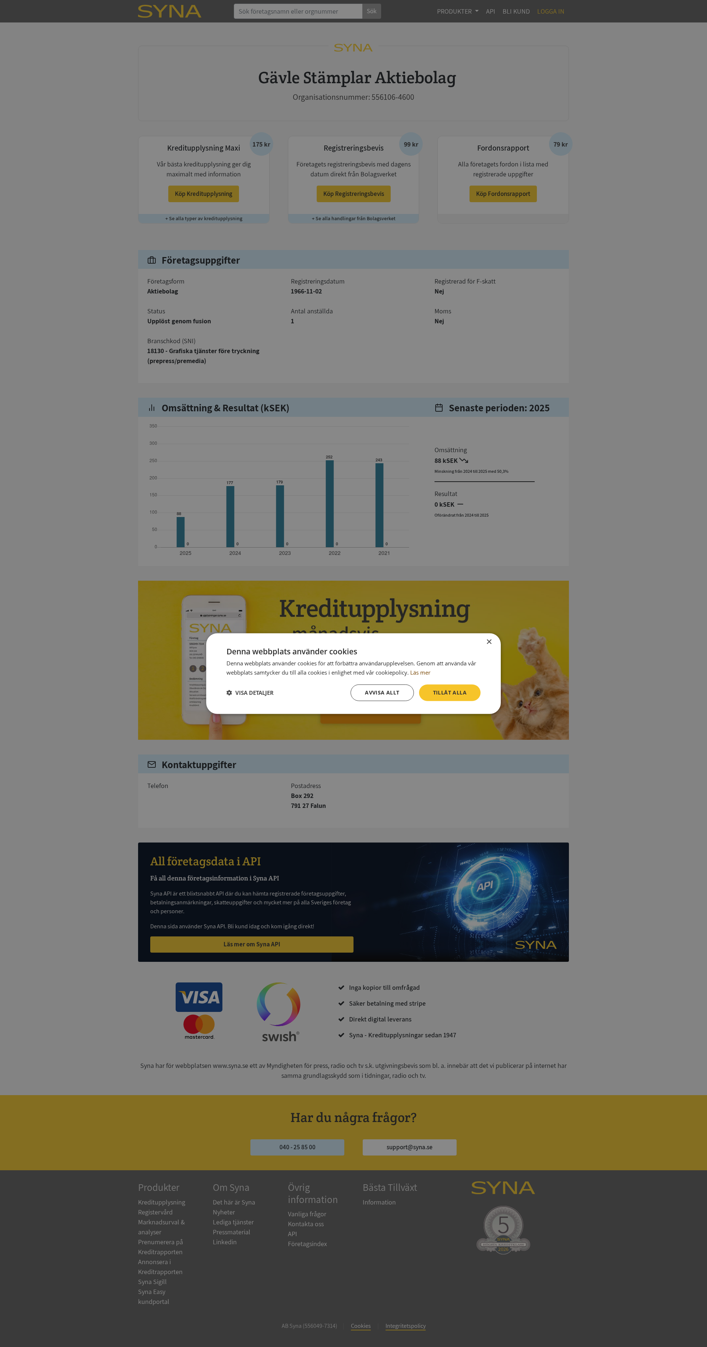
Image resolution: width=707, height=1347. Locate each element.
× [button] (489, 642)
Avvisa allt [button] (382, 692)
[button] (250, 693)
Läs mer (420, 672)
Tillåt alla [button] (450, 692)
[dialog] (353, 673)
